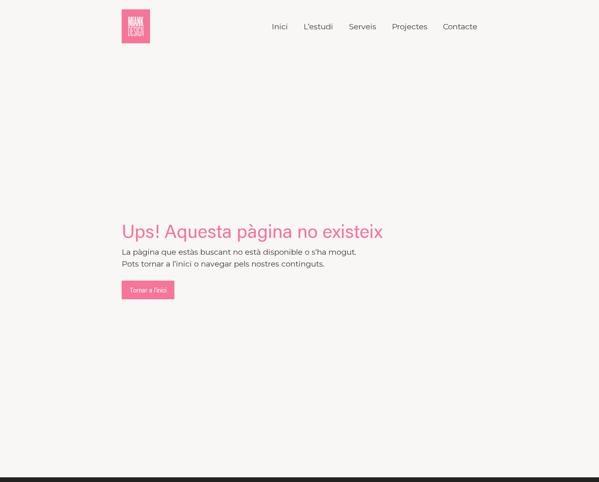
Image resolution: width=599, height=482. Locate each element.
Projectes (409, 26)
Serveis (362, 26)
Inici (280, 26)
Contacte (460, 26)
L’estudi (318, 26)
